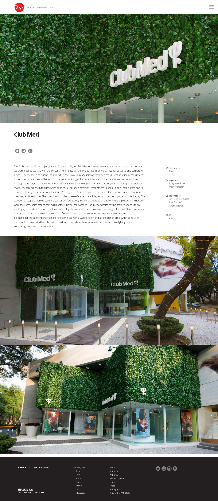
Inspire (79, 485)
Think (78, 482)
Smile (78, 471)
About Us (114, 471)
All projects (80, 493)
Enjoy (172, 171)
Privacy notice (116, 489)
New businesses (117, 478)
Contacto (114, 482)
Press (112, 485)
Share (78, 478)
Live (77, 489)
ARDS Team (115, 475)
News (112, 467)
